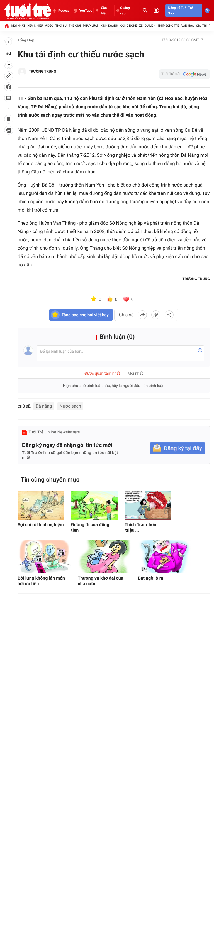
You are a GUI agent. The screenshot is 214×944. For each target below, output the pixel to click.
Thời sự (61, 26)
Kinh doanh (109, 26)
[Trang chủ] (6, 26)
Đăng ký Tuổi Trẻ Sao (180, 10)
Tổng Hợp (26, 40)
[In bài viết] (8, 130)
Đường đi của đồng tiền (90, 527)
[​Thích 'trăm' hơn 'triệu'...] (148, 505)
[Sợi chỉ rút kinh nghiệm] (41, 505)
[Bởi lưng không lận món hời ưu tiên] (44, 556)
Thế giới (75, 26)
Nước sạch (70, 406)
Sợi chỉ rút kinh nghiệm (41, 524)
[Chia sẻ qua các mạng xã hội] (169, 314)
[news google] (184, 74)
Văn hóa (187, 26)
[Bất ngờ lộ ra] (164, 556)
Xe (141, 26)
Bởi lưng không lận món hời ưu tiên (41, 580)
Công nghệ (128, 26)
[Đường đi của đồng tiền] (94, 505)
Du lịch (150, 26)
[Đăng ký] (177, 448)
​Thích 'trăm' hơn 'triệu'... (140, 527)
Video (49, 26)
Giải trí (201, 26)
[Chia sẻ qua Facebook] (142, 314)
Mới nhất (18, 26)
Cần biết (104, 10)
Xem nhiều (35, 26)
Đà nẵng (44, 406)
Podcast (64, 11)
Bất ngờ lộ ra (150, 578)
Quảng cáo (125, 10)
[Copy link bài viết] (155, 314)
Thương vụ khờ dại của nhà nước (100, 580)
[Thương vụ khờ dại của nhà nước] (104, 556)
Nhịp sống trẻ (168, 26)
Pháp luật (91, 26)
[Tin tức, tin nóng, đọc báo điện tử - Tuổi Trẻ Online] (27, 10)
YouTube (85, 11)
